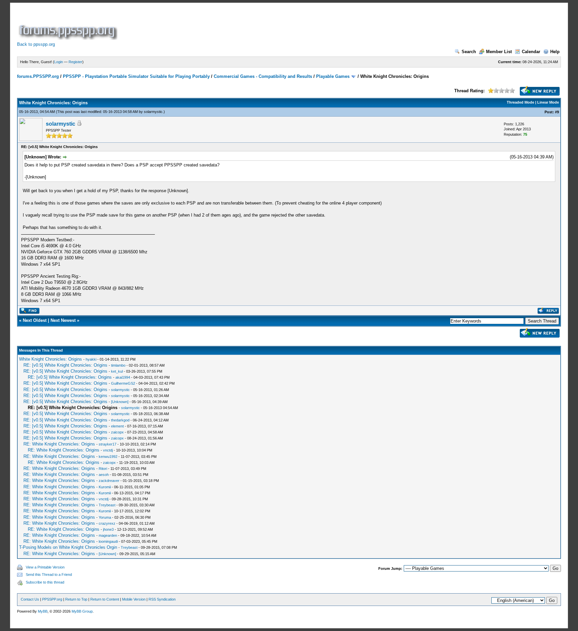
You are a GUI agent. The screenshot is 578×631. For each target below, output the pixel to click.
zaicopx (117, 432)
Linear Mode (548, 102)
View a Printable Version (45, 567)
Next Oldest (34, 320)
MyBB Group (82, 611)
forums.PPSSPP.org (38, 76)
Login (58, 62)
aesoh (104, 475)
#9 (557, 112)
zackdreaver (109, 481)
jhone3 (108, 529)
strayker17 (107, 444)
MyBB (42, 611)
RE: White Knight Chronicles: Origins (59, 444)
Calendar (531, 51)
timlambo (118, 365)
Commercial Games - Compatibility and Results (263, 76)
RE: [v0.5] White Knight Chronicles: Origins (65, 365)
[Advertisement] (240, 25)
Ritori (103, 469)
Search (469, 51)
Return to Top (76, 599)
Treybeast (107, 505)
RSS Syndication (162, 599)
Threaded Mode (520, 102)
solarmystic (153, 112)
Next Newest (63, 320)
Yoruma (105, 517)
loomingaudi (108, 541)
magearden (108, 535)
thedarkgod (120, 420)
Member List (499, 51)
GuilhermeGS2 (123, 383)
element (117, 426)
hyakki (91, 359)
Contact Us (30, 599)
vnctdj (108, 450)
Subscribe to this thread (45, 582)
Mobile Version (134, 599)
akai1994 (122, 377)
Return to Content (104, 599)
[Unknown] (119, 402)
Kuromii (105, 487)
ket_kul (117, 371)
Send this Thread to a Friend (49, 575)
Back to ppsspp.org (36, 44)
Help (555, 51)
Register (75, 62)
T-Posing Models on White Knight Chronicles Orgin (68, 547)
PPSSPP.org (52, 599)
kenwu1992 (108, 457)
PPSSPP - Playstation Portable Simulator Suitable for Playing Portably (136, 76)
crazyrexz (107, 523)
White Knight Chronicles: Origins (50, 359)
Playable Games (333, 76)
